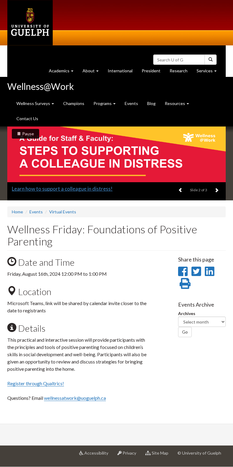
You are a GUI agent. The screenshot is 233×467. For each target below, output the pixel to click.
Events (131, 103)
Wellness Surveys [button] (33, 103)
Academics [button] (63, 72)
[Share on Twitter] (196, 271)
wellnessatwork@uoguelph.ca (75, 398)
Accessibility (98, 455)
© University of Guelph (199, 452)
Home (17, 211)
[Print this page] (185, 283)
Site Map (162, 455)
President (151, 70)
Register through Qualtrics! (35, 383)
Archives (186, 313)
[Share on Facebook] (182, 271)
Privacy (131, 455)
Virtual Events (62, 211)
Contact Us (27, 118)
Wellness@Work (40, 86)
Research (181, 72)
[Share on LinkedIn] (209, 271)
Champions (73, 103)
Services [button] (209, 72)
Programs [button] (103, 103)
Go (185, 331)
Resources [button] (175, 103)
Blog (151, 103)
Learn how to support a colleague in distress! (62, 189)
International (120, 70)
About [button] (93, 72)
